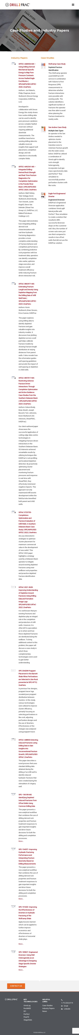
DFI (25, 1011)
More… (21, 841)
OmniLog (27, 1005)
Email (65, 1006)
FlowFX (26, 1017)
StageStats (28, 1020)
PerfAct (26, 1014)
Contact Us (16, 986)
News (44, 1011)
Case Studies (47, 1005)
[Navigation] (73, 5)
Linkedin (67, 1009)
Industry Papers (48, 1008)
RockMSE (27, 1008)
